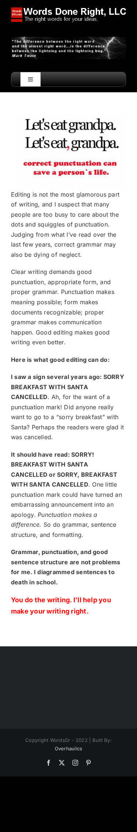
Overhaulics (69, 748)
